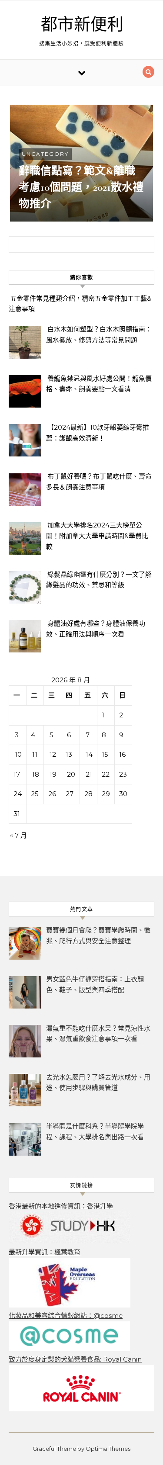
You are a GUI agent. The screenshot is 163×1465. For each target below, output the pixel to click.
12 (53, 754)
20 (71, 774)
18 (35, 774)
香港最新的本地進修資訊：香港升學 (61, 1206)
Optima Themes (108, 1448)
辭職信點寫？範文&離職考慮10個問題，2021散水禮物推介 (81, 187)
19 (53, 774)
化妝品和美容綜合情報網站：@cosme (66, 1315)
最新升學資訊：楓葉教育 (44, 1252)
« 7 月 (18, 835)
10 (18, 754)
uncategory (45, 154)
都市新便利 (82, 25)
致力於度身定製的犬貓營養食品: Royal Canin (75, 1359)
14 (89, 754)
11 (34, 754)
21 (89, 774)
